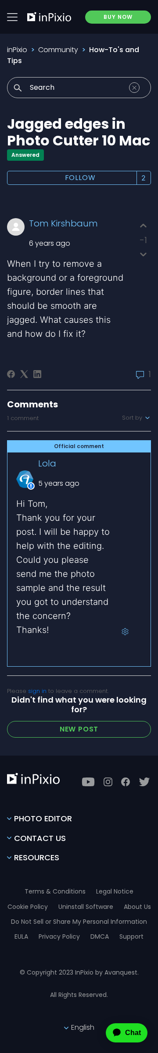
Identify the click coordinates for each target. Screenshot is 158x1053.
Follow (80, 178)
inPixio (17, 50)
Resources (36, 857)
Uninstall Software (85, 907)
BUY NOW (118, 17)
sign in (37, 691)
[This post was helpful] (143, 225)
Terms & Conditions (55, 891)
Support (131, 936)
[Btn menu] (12, 17)
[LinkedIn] (37, 374)
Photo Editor (43, 818)
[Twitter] (144, 782)
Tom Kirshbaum (63, 223)
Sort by (133, 417)
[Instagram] (108, 782)
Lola (47, 463)
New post (79, 729)
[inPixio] (49, 16)
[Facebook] (11, 374)
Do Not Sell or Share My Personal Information (79, 922)
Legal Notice (114, 891)
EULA (21, 936)
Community (58, 50)
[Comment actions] (125, 631)
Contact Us (40, 838)
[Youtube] (88, 782)
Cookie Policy (27, 907)
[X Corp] (24, 374)
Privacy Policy (59, 936)
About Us (137, 907)
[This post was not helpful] (143, 254)
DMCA (99, 936)
